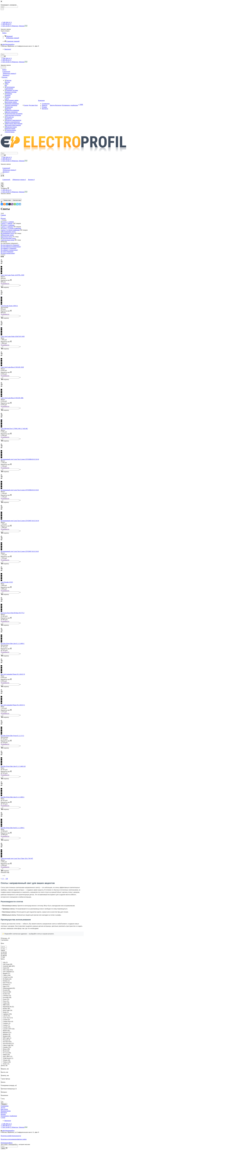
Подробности (5, 283)
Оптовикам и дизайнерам (9, 1116)
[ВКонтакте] (2, 204)
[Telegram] (20, 204)
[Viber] (12, 204)
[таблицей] (4, 255)
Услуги (3, 1107)
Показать (4, 1104)
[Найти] (2, 9)
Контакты (4, 1112)
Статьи (3, 1117)
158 (7, 878)
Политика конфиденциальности (11, 1136)
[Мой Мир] (7, 204)
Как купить (4, 1109)
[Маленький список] (1, 256)
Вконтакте (7, 49)
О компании (4, 1106)
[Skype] (17, 204)
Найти (3, 1148)
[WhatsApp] (15, 204)
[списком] (3, 255)
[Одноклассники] (4, 204)
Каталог (3, 1114)
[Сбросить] (2, 1102)
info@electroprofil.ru (8, 44)
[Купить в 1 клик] (1, 262)
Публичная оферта (6, 1143)
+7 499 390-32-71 (6, 22)
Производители (6, 1111)
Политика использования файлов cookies (14, 1139)
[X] (9, 204)
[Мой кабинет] (1, 166)
